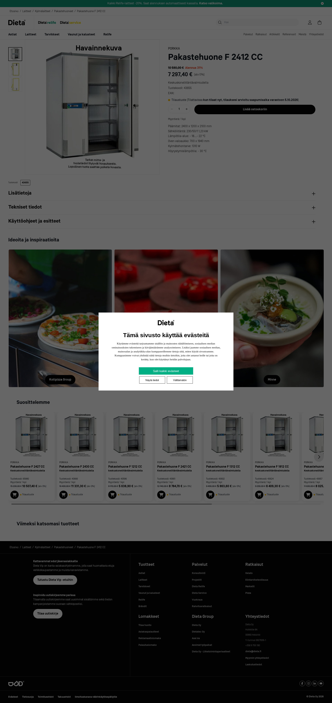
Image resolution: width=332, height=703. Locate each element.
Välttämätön (180, 380)
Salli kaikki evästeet (166, 371)
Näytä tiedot (152, 380)
